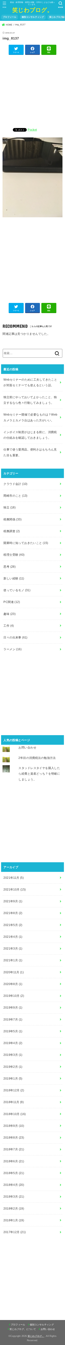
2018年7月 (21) (13, 1149)
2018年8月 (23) (13, 1137)
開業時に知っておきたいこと (25, 542)
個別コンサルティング (33, 17)
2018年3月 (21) (13, 1196)
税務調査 (11, 531)
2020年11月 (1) (13, 972)
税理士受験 (13, 554)
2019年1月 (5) (12, 1078)
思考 (9, 566)
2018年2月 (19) (13, 1208)
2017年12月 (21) (14, 1232)
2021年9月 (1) (12, 901)
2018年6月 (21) (13, 1161)
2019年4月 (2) (12, 1043)
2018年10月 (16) (14, 1114)
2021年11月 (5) (13, 877)
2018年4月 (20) (13, 1184)
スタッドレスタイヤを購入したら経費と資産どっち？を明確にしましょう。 (39, 773)
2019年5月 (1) (12, 1031)
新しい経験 (13, 578)
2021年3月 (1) (12, 948)
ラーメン (12, 649)
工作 (8, 625)
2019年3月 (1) (12, 1054)
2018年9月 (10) (13, 1125)
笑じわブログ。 (32, 9)
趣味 (9, 613)
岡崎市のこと (15, 495)
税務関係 (12, 519)
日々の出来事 (15, 637)
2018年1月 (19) (13, 1220)
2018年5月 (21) (13, 1173)
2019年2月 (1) (12, 1066)
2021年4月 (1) (12, 936)
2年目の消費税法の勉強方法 (37, 757)
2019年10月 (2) (13, 995)
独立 (9, 507)
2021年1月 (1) (12, 960)
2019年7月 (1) (12, 1019)
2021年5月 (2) (12, 925)
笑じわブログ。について (23, 1329)
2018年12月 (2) (13, 1090)
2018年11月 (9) (13, 1102)
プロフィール (9, 17)
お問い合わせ (27, 747)
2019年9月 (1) (12, 1007)
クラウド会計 (15, 483)
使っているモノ (16, 590)
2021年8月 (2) (12, 913)
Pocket (32, 129)
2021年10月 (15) (14, 889)
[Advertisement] (32, 90)
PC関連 (11, 602)
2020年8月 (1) (12, 984)
